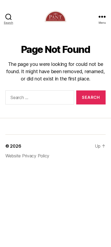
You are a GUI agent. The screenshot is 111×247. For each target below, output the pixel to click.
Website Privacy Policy (27, 155)
